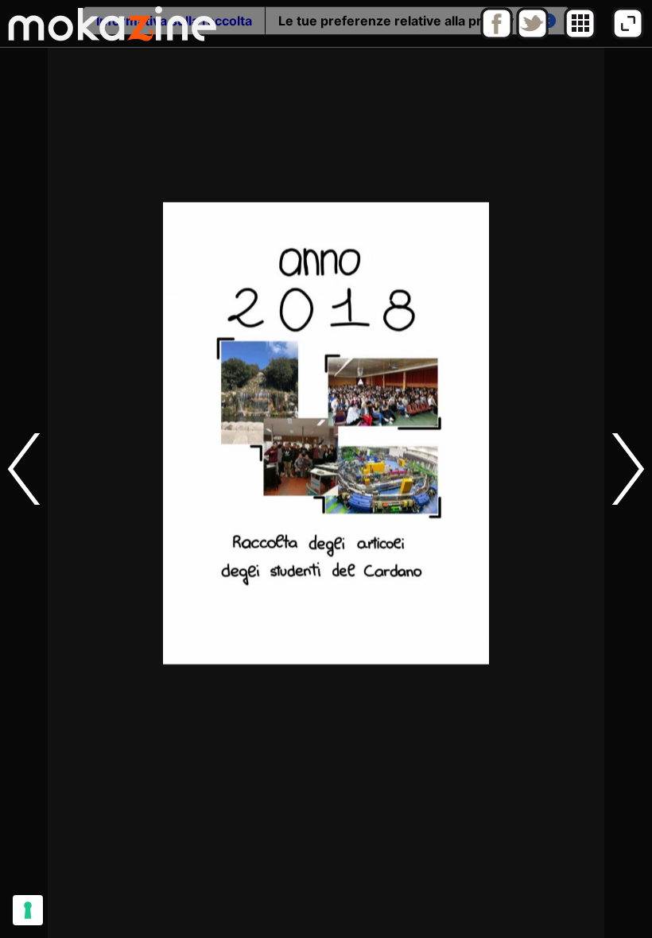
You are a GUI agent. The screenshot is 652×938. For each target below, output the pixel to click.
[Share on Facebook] (496, 35)
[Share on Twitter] (532, 35)
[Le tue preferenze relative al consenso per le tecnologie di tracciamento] (28, 910)
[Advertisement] (326, 902)
